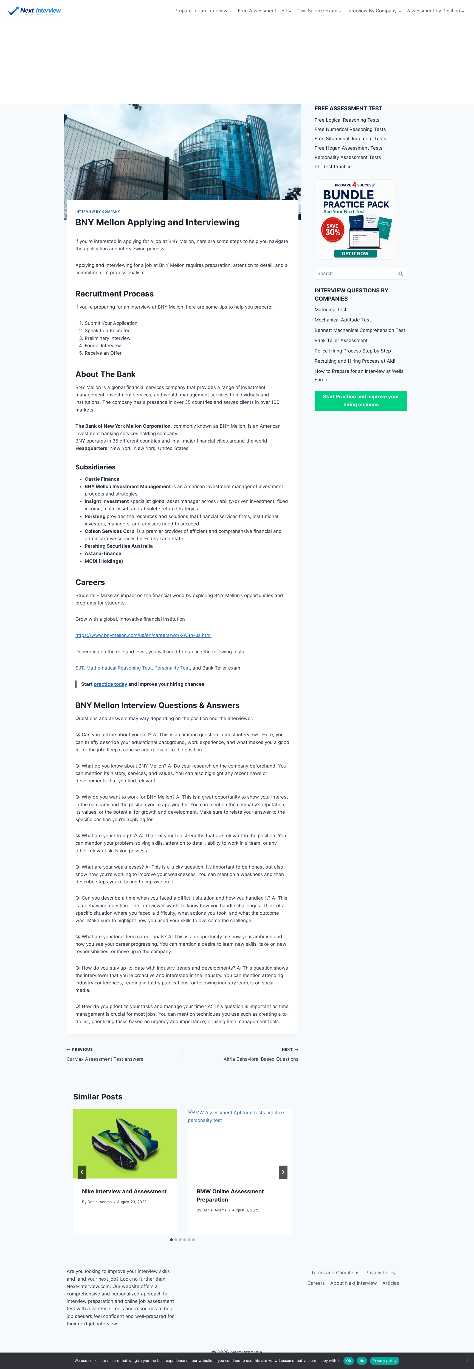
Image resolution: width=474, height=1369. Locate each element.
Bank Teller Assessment (341, 340)
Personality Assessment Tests (348, 157)
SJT (79, 668)
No (362, 1360)
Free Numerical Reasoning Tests (350, 129)
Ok (348, 1360)
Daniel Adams (100, 1202)
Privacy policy (385, 1360)
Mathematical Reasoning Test (119, 668)
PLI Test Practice (333, 166)
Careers (316, 1283)
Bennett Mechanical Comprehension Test (360, 330)
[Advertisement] (237, 63)
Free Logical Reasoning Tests (347, 120)
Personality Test (172, 668)
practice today (110, 684)
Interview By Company (97, 211)
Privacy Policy (380, 1272)
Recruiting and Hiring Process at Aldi (355, 361)
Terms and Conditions (335, 1272)
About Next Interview (353, 1283)
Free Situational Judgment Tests (350, 138)
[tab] (171, 1239)
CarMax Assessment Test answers (105, 1054)
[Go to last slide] (82, 1172)
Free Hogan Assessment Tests (348, 148)
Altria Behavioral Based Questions (261, 1054)
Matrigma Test (330, 309)
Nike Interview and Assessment (124, 1191)
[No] (467, 1361)
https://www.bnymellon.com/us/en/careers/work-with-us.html (143, 635)
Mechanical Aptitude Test (343, 320)
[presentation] (125, 1143)
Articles (390, 1283)
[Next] (283, 1172)
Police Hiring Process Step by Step (353, 351)
